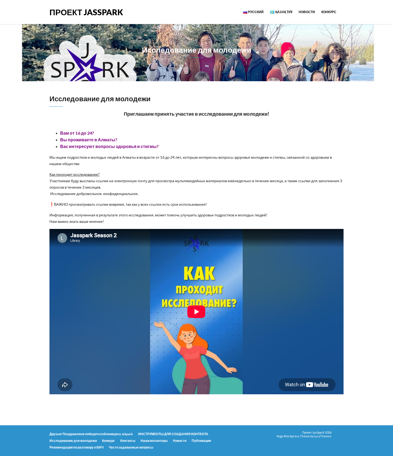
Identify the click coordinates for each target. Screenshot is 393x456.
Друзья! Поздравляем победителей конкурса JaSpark (91, 434)
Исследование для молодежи (73, 441)
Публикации (201, 441)
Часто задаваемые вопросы (131, 447)
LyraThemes (323, 436)
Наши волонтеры (154, 441)
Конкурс (328, 12)
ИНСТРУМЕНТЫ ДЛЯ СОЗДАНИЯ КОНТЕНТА (173, 434)
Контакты (127, 441)
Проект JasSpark (86, 11)
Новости (307, 12)
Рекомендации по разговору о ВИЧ (76, 447)
